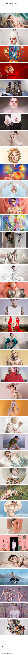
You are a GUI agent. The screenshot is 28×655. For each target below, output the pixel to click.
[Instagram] (2, 647)
